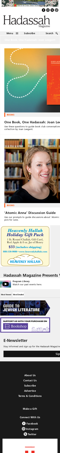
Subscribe (29, 34)
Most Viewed (6, 296)
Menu (9, 34)
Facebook (32, 425)
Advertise (30, 392)
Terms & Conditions (30, 397)
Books (10, 116)
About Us (30, 377)
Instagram (31, 430)
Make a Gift (30, 410)
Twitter (31, 436)
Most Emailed (18, 296)
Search (49, 34)
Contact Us (30, 382)
